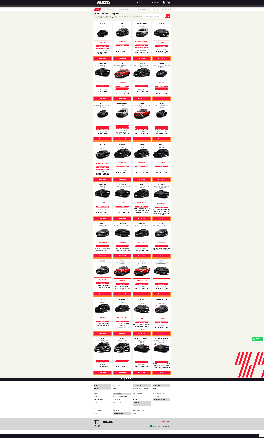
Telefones (156, 2)
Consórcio (136, 396)
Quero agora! (102, 58)
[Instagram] (98, 426)
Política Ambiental (158, 396)
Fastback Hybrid (98, 399)
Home (163, 421)
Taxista (115, 407)
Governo (115, 405)
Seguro (135, 399)
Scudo (95, 413)
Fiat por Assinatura (138, 391)
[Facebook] (95, 426)
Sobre (154, 388)
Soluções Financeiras (135, 5)
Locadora (116, 410)
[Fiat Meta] (103, 2)
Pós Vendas (155, 5)
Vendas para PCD (123, 5)
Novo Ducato (117, 385)
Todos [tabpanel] (97, 9)
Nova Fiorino (97, 410)
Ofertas (97, 5)
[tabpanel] (109, 9)
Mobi (114, 388)
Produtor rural (117, 402)
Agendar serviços (138, 407)
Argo (114, 391)
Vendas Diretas (112, 5)
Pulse (95, 402)
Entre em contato (157, 391)
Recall (135, 413)
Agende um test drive (159, 399)
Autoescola (116, 399)
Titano (95, 391)
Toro (95, 396)
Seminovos (147, 5)
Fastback (96, 405)
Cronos (96, 407)
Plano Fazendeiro (138, 393)
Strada (96, 393)
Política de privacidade (159, 393)
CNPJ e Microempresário (120, 396)
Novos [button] (103, 5)
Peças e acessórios (138, 410)
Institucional (164, 5)
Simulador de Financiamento (141, 388)
